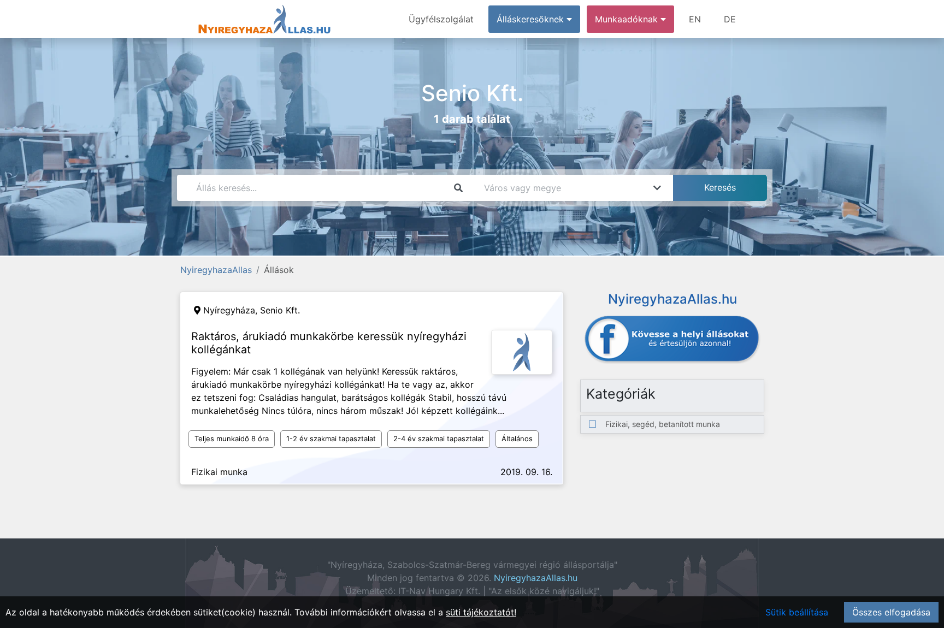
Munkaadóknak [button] (627, 19)
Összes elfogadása (891, 612)
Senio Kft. (280, 310)
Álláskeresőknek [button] (532, 19)
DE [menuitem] (730, 19)
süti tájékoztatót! (481, 612)
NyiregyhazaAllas (216, 269)
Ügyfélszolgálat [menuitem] (441, 19)
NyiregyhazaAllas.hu (535, 577)
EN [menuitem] (695, 19)
